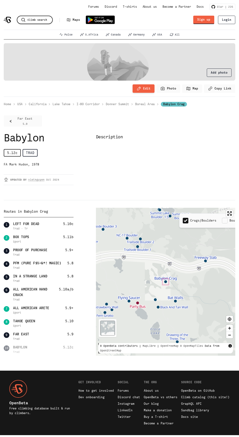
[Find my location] (229, 319)
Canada (116, 34)
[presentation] (219, 72)
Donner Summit (117, 104)
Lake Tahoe (61, 104)
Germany (139, 34)
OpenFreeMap (170, 345)
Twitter (124, 417)
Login (226, 20)
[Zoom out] (229, 335)
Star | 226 (224, 6)
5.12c (12, 152)
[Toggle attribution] (230, 346)
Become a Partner (176, 7)
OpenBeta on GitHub (198, 391)
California (38, 104)
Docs (200, 7)
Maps (76, 20)
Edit (147, 88)
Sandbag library (195, 410)
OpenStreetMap (110, 350)
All (177, 34)
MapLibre (149, 345)
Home (7, 104)
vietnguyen (36, 179)
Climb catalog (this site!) (205, 397)
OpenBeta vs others (160, 397)
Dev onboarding (91, 397)
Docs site (189, 417)
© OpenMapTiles (191, 345)
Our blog (151, 404)
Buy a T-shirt (156, 417)
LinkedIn (125, 410)
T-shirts (130, 7)
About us (150, 7)
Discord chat (129, 397)
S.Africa (91, 34)
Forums (93, 7)
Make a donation (158, 410)
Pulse (68, 34)
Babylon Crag (174, 104)
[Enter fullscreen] (229, 213)
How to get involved (96, 391)
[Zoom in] (229, 328)
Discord (111, 7)
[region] (165, 282)
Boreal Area (145, 104)
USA (159, 34)
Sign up (203, 19)
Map (195, 88)
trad (30, 152)
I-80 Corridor (88, 104)
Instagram (126, 404)
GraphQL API (191, 404)
